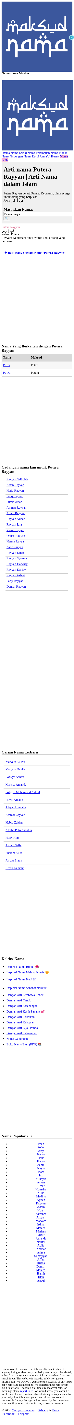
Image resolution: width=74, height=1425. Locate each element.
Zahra (40, 1165)
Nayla (41, 1168)
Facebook (8, 1413)
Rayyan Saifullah (17, 479)
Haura (41, 1161)
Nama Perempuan (39, 153)
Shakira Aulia (14, 852)
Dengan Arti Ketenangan (22, 1005)
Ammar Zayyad (15, 815)
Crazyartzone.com (23, 1410)
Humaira (40, 1189)
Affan (40, 1259)
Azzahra (41, 1214)
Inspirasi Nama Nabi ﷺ (21, 979)
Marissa (41, 1231)
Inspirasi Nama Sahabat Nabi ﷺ (26, 988)
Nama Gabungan (12, 156)
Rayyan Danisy (16, 569)
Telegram (23, 1413)
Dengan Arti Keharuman (21, 1033)
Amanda (41, 1238)
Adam (41, 1207)
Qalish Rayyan (15, 535)
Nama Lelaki (19, 153)
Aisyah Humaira (16, 807)
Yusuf (40, 1235)
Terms (55, 1410)
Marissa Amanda (16, 784)
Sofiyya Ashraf (15, 777)
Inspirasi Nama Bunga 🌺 (22, 966)
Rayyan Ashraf (15, 575)
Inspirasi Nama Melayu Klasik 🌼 (27, 972)
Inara (41, 1172)
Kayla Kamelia (15, 868)
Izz (41, 1175)
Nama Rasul (31, 156)
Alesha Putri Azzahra (19, 830)
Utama (6, 153)
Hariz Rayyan (15, 490)
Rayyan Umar (15, 552)
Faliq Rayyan (14, 496)
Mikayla (41, 1179)
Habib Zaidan (14, 822)
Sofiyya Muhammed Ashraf (23, 792)
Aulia (40, 1245)
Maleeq (40, 1270)
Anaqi (41, 1280)
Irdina (40, 1224)
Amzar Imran (14, 860)
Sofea (40, 1147)
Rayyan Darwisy (17, 564)
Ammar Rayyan (16, 507)
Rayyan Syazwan (17, 558)
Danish (40, 1266)
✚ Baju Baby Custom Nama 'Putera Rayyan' (35, 252)
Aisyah (40, 1217)
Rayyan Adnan (15, 518)
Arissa (41, 1252)
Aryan (41, 1182)
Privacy (43, 1410)
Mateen (40, 1228)
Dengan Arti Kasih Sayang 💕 (25, 1011)
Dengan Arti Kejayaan (20, 1022)
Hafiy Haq (12, 837)
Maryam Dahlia (15, 769)
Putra (6, 372)
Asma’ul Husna (49, 156)
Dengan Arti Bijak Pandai (22, 1027)
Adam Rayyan (15, 513)
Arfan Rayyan (15, 485)
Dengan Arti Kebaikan (20, 1017)
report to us (26, 1391)
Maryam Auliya (15, 761)
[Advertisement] (37, 73)
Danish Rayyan (16, 586)
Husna (41, 1263)
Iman (41, 1143)
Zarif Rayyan (14, 547)
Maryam (41, 1221)
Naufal (41, 1242)
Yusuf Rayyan (15, 530)
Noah (40, 1210)
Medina (41, 1196)
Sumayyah (40, 1256)
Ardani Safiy (13, 845)
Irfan (41, 1277)
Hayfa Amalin (14, 799)
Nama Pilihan (59, 153)
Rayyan (41, 1203)
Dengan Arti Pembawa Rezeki (25, 995)
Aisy (41, 1150)
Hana (41, 1158)
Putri (6, 365)
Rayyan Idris (14, 524)
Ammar (41, 1249)
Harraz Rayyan (15, 541)
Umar (40, 1186)
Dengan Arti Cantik (18, 1000)
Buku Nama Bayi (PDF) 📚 (24, 1044)
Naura (41, 1154)
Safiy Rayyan (14, 581)
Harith (41, 1273)
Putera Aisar (14, 502)
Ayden (41, 1200)
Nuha (40, 1193)
